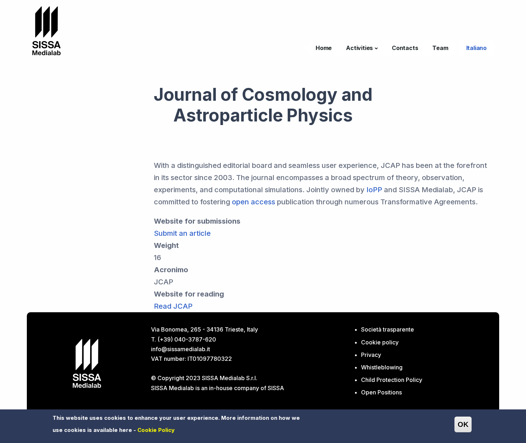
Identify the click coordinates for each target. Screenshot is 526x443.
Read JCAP (173, 306)
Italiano (476, 47)
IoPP (374, 189)
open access (253, 202)
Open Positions (381, 392)
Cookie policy (380, 342)
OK (463, 424)
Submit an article (182, 233)
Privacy (371, 354)
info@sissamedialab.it (180, 349)
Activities (359, 47)
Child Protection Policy (391, 379)
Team (440, 47)
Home (324, 47)
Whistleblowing (382, 367)
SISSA (276, 388)
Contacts (405, 47)
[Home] (46, 30)
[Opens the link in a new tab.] (87, 363)
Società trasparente (387, 329)
